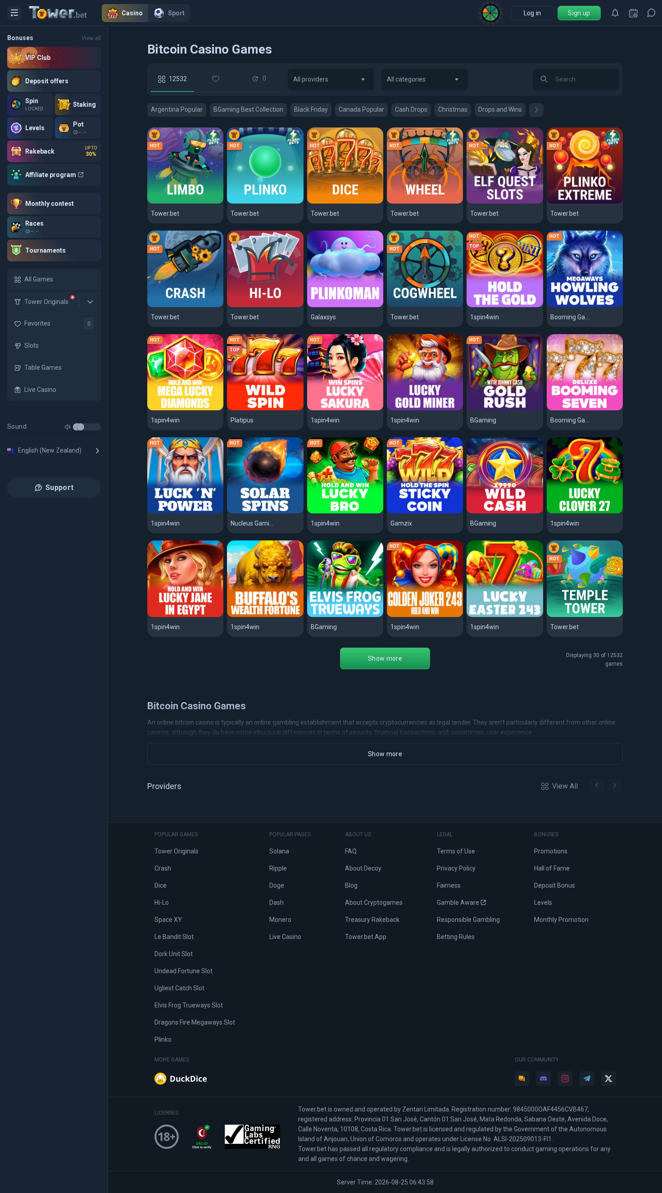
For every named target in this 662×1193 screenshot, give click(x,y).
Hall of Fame (552, 868)
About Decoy (363, 868)
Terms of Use (456, 851)
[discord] (543, 1078)
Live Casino (285, 936)
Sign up (579, 13)
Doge (276, 885)
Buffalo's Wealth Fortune (265, 615)
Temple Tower (575, 615)
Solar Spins (250, 512)
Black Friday (311, 109)
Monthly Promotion (561, 919)
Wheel (401, 202)
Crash (161, 305)
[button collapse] (90, 302)
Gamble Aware (458, 902)
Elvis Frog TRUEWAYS (345, 615)
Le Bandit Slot (174, 936)
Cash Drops (411, 109)
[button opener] (14, 13)
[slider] (80, 427)
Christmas (452, 109)
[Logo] (65, 13)
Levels (543, 902)
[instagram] (565, 1078)
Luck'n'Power (174, 512)
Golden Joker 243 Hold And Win (424, 615)
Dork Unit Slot (173, 953)
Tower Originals (176, 851)
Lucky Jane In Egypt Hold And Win (185, 615)
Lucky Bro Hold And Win (345, 512)
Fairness (449, 885)
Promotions (550, 851)
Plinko (241, 202)
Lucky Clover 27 (577, 512)
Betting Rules (456, 936)
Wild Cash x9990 (497, 512)
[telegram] (587, 1078)
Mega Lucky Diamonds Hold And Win (185, 408)
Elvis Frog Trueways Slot (188, 1005)
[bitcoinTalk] (522, 1078)
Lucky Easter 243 (499, 615)
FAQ (351, 851)
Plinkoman (328, 305)
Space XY (168, 919)
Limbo (161, 202)
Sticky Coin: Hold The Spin (424, 512)
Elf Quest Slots (495, 202)
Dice (318, 202)
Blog (351, 885)
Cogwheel (407, 305)
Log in (532, 13)
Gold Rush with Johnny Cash (504, 408)
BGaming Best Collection (248, 109)
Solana (279, 851)
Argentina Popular (177, 109)
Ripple (278, 868)
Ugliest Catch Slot (179, 988)
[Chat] (651, 13)
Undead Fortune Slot (183, 971)
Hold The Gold (494, 305)
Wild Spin (246, 408)
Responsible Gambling (468, 919)
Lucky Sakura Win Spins (345, 408)
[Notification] (615, 13)
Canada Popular (361, 109)
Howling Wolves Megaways (584, 305)
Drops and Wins (500, 109)
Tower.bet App (365, 936)
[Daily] (633, 13)
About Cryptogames (374, 902)
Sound (17, 426)
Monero (280, 919)
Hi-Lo (240, 305)
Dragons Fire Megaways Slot (194, 1022)
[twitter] (608, 1078)
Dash (276, 902)
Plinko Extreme (576, 202)
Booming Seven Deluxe (584, 408)
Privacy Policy (456, 868)
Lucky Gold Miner (419, 408)
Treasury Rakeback (372, 919)
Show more (385, 658)
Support (59, 487)
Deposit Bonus (554, 885)
